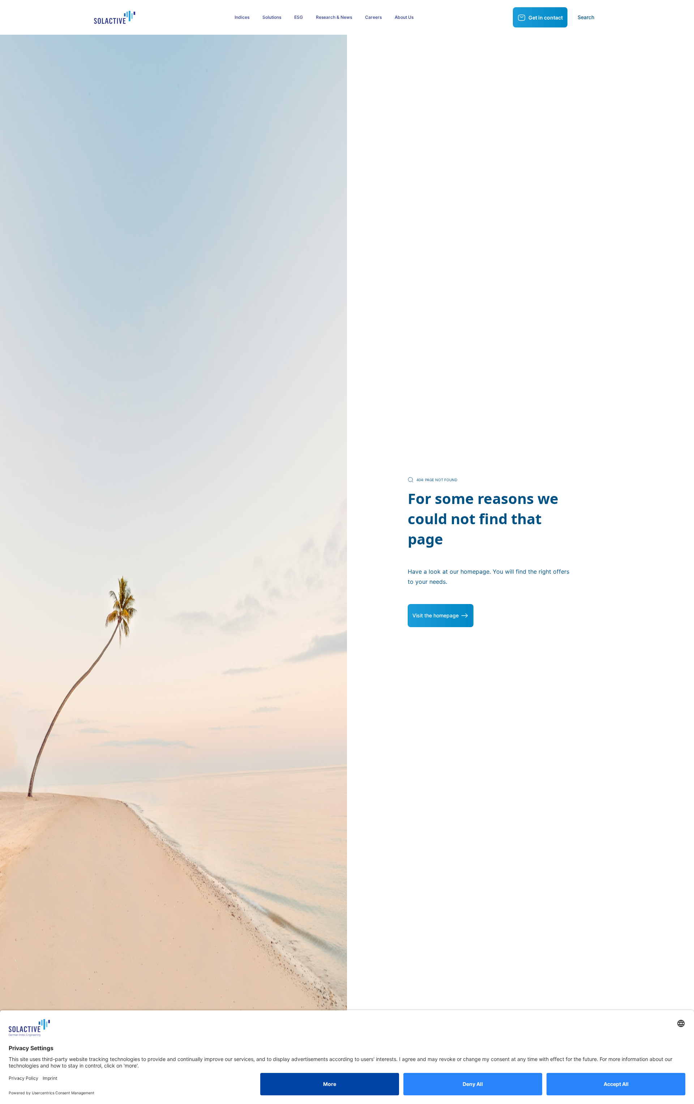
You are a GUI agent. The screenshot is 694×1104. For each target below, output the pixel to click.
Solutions (271, 17)
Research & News (334, 17)
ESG (298, 17)
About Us (404, 17)
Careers (373, 17)
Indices (242, 17)
